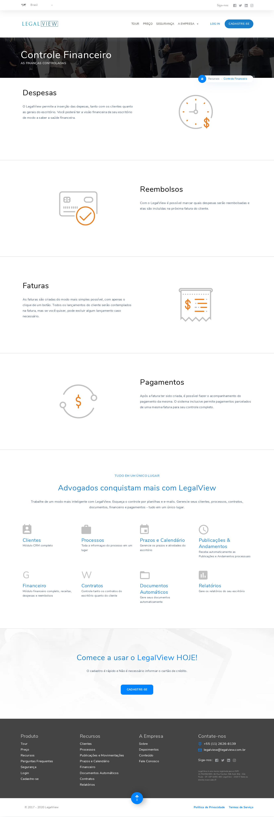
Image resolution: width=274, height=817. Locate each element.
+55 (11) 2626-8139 (220, 744)
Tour (135, 23)
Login (25, 773)
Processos (92, 540)
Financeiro (34, 586)
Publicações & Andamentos (214, 543)
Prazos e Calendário (162, 540)
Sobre (143, 744)
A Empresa (188, 23)
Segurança (165, 23)
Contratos (92, 586)
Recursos (28, 755)
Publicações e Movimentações (102, 755)
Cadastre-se (239, 24)
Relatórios (210, 586)
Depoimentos (149, 749)
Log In (215, 24)
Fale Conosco (149, 761)
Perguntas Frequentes (37, 761)
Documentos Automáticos (154, 589)
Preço (148, 23)
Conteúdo (146, 755)
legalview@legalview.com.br (225, 750)
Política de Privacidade (209, 807)
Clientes (32, 540)
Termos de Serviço (241, 807)
